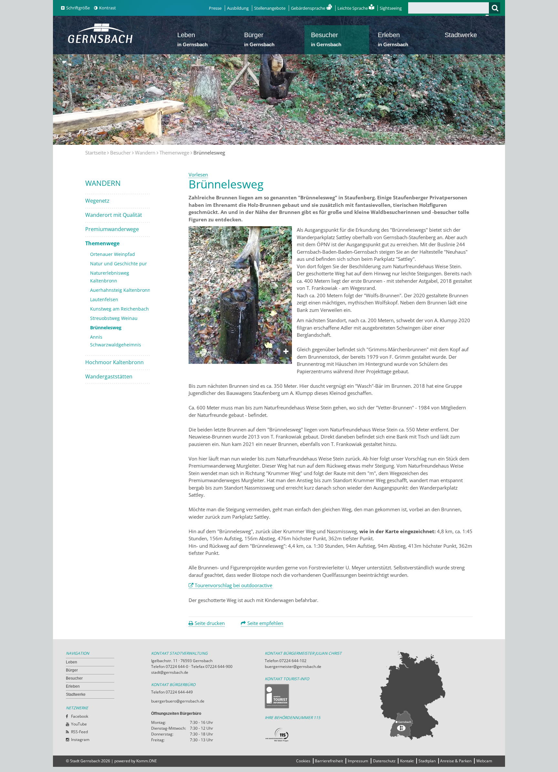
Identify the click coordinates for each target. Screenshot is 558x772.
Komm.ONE (146, 761)
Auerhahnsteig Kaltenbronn (120, 290)
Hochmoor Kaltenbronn (114, 362)
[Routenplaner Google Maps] (435, 695)
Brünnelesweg (105, 327)
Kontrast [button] (107, 8)
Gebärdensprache (308, 8)
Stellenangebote (269, 8)
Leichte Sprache (353, 8)
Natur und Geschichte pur (118, 263)
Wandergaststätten (108, 376)
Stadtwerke (461, 34)
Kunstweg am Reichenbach (119, 309)
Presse (215, 8)
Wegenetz (97, 200)
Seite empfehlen (265, 623)
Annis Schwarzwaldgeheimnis (115, 341)
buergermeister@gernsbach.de (293, 666)
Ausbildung (238, 8)
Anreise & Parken (455, 761)
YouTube (79, 724)
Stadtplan (427, 761)
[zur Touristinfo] (321, 696)
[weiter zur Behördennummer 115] (321, 735)
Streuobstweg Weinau (114, 318)
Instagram (80, 739)
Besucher (326, 39)
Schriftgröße (78, 8)
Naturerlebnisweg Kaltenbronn (109, 277)
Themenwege (174, 152)
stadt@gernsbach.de (169, 672)
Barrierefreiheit (329, 761)
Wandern (145, 152)
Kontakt (407, 761)
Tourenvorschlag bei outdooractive (233, 585)
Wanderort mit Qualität (113, 214)
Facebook (79, 716)
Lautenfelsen (104, 299)
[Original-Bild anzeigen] (240, 362)
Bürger (259, 39)
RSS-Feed (79, 732)
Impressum (358, 761)
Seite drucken (210, 623)
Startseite (95, 152)
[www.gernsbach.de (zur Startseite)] (101, 42)
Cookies (303, 761)
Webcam (484, 761)
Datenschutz (384, 761)
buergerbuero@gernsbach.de (177, 701)
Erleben (393, 39)
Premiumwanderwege (112, 229)
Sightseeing (391, 8)
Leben (192, 39)
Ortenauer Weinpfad (112, 254)
